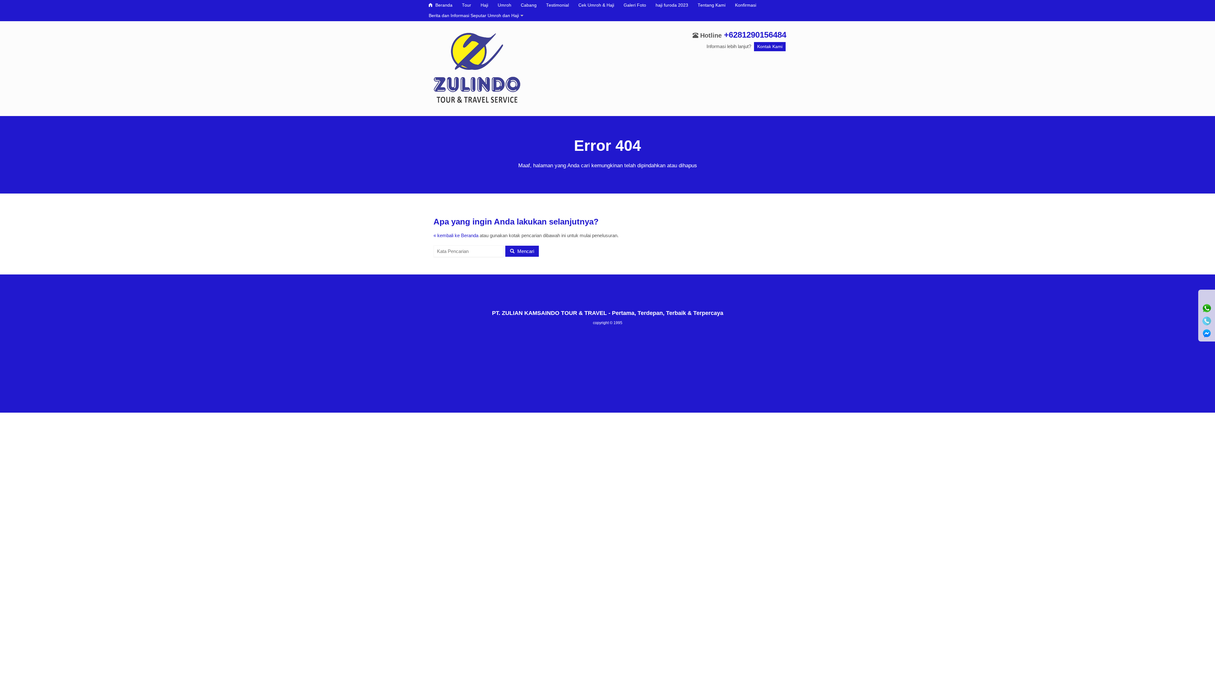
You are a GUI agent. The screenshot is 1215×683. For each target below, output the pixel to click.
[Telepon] (1207, 321)
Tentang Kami (712, 5)
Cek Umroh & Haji (596, 5)
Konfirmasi (745, 5)
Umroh (504, 5)
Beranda (443, 5)
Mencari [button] (525, 251)
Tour (466, 5)
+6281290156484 (755, 34)
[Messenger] (1207, 333)
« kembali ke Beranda (455, 235)
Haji (484, 5)
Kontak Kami (769, 46)
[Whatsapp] (1207, 308)
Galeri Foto (635, 5)
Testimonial (557, 5)
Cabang (529, 5)
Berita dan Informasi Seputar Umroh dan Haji (474, 15)
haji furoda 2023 (672, 5)
